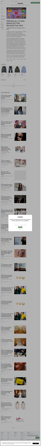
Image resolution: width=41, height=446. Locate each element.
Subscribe (20, 227)
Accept (36, 443)
